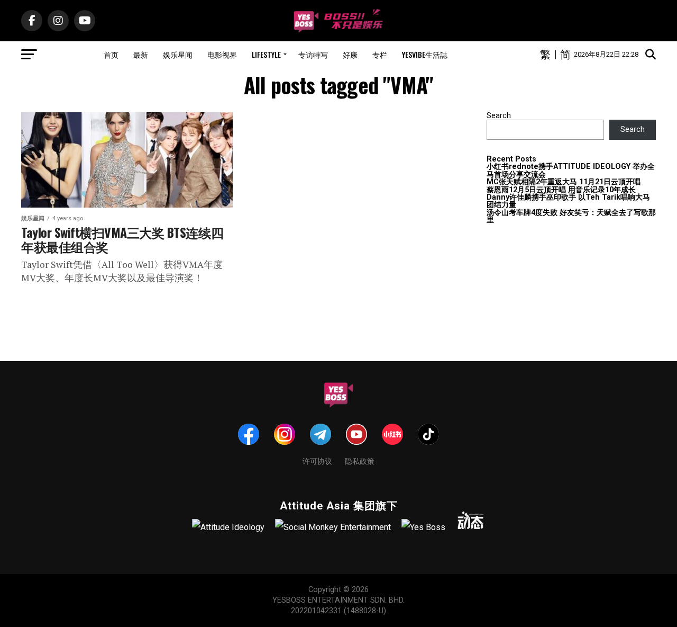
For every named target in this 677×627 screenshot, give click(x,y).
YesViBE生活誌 (424, 54)
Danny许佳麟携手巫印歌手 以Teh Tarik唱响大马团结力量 (568, 201)
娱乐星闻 (178, 54)
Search (499, 115)
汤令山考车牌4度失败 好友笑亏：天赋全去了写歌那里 (571, 216)
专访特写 (313, 54)
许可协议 (317, 460)
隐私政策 (359, 460)
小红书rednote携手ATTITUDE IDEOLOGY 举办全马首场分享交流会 (571, 170)
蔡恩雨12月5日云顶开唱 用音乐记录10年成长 (561, 189)
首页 (111, 54)
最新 (140, 54)
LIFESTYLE (266, 54)
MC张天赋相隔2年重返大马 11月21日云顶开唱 (564, 181)
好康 (350, 54)
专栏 (379, 54)
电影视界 (222, 54)
